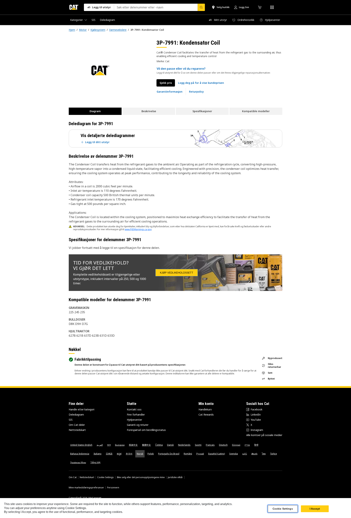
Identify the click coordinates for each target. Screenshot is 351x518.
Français (210, 444)
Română (188, 453)
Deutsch (223, 444)
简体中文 (133, 444)
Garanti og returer (137, 425)
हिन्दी (256, 444)
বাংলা (109, 444)
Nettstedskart (77, 430)
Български (119, 444)
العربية (100, 444)
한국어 (129, 453)
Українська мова (78, 462)
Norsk (140, 453)
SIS (71, 419)
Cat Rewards (206, 414)
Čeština (159, 444)
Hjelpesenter (134, 419)
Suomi (198, 444)
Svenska (233, 453)
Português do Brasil (168, 453)
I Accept (315, 508)
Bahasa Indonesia (79, 453)
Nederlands (184, 444)
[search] (201, 7)
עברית (247, 444)
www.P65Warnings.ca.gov (138, 229)
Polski (151, 453)
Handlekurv (205, 409)
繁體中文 (146, 444)
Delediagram (76, 414)
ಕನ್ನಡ (119, 453)
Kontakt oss (134, 409)
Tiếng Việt (95, 462)
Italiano (97, 453)
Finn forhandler (136, 414)
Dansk (170, 444)
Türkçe (273, 453)
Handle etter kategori (81, 409)
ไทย (264, 453)
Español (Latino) (216, 453)
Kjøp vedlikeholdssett (176, 272)
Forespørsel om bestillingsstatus (146, 430)
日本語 (109, 453)
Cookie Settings (105, 477)
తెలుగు (254, 453)
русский (200, 453)
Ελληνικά (236, 444)
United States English (81, 444)
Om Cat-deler (77, 425)
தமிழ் (244, 453)
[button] (201, 83)
